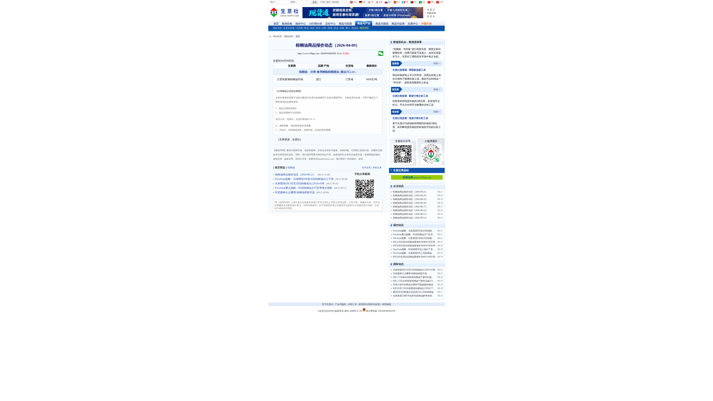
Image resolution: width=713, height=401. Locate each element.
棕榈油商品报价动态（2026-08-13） (410, 214)
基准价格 (287, 23)
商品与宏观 (345, 23)
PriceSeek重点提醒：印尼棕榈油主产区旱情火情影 (303, 188)
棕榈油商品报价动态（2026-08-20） (410, 195)
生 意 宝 (431, 9)
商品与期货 (381, 23)
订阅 (322, 2)
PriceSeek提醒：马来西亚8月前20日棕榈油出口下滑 (304, 179)
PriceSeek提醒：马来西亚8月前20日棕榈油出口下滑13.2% (421, 230)
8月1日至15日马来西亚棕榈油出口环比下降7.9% (416, 288)
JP (372, 2)
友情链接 (386, 304)
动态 (312, 28)
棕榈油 (291, 167)
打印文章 (366, 167)
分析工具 (352, 304)
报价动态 (277, 28)
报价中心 (300, 23)
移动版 (335, 2)
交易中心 (413, 23)
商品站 (355, 28)
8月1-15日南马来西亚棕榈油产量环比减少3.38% (416, 277)
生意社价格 (288, 28)
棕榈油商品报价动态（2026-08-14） (410, 210)
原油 (336, 28)
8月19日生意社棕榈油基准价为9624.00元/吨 (414, 256)
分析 (324, 28)
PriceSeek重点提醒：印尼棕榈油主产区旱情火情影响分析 (420, 234)
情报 (330, 28)
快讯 (306, 28)
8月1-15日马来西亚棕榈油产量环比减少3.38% (415, 281)
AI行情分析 (315, 23)
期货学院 (364, 28)
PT (414, 2)
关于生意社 (327, 304)
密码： (294, 2)
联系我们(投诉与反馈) (369, 304)
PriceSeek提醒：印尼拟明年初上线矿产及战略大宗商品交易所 (423, 249)
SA (423, 2)
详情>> (436, 63)
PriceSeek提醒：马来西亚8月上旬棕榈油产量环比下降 (419, 253)
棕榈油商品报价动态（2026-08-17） (410, 206)
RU (389, 2)
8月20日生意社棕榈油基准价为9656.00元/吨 (414, 245)
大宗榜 (299, 28)
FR (406, 2)
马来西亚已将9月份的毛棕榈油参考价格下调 (414, 295)
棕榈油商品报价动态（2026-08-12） (410, 217)
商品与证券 (398, 23)
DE (363, 2)
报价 (328, 2)
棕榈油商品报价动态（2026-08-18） (410, 203)
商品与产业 (363, 23)
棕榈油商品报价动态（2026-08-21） (295, 174)
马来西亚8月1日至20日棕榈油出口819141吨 (299, 183)
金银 (342, 28)
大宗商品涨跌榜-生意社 (284, 12)
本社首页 (277, 36)
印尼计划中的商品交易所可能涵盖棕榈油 (413, 284)
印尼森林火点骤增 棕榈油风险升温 (295, 192)
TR (432, 2)
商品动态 (288, 36)
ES (398, 2)
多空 (318, 28)
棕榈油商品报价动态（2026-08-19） (410, 199)
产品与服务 (340, 304)
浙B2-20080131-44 (353, 311)
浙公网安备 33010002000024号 (380, 311)
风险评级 (431, 13)
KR (380, 2)
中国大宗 (426, 23)
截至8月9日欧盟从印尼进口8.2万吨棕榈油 (413, 292)
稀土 (348, 28)
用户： (273, 2)
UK (355, 2)
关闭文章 (377, 167)
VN (441, 2)
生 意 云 (431, 16)
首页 (276, 23)
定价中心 (330, 23)
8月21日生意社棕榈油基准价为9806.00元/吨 (414, 242)
